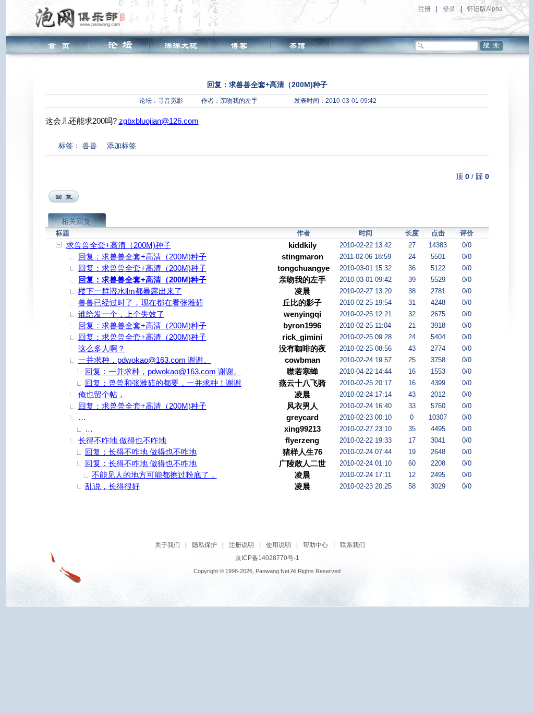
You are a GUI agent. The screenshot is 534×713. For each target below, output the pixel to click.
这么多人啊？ (101, 348)
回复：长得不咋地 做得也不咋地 (141, 451)
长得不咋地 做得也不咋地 (122, 440)
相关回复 (76, 221)
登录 (449, 9)
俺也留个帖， (101, 394)
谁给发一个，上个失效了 (121, 314)
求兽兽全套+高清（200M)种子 (118, 245)
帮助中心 (315, 545)
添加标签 (121, 145)
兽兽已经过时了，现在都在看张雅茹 (140, 302)
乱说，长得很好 (112, 486)
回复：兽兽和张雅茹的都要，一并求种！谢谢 (163, 382)
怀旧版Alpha (485, 9)
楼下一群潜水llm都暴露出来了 (130, 291)
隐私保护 (204, 545)
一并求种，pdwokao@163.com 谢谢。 (144, 359)
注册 (424, 9)
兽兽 (89, 145)
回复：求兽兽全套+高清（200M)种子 (142, 256)
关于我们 (167, 545)
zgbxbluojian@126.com (159, 120)
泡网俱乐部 (82, 17)
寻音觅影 (170, 100)
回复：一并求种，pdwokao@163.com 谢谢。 (163, 371)
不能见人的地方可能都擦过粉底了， (154, 474)
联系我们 (352, 545)
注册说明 (241, 545)
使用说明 (278, 545)
